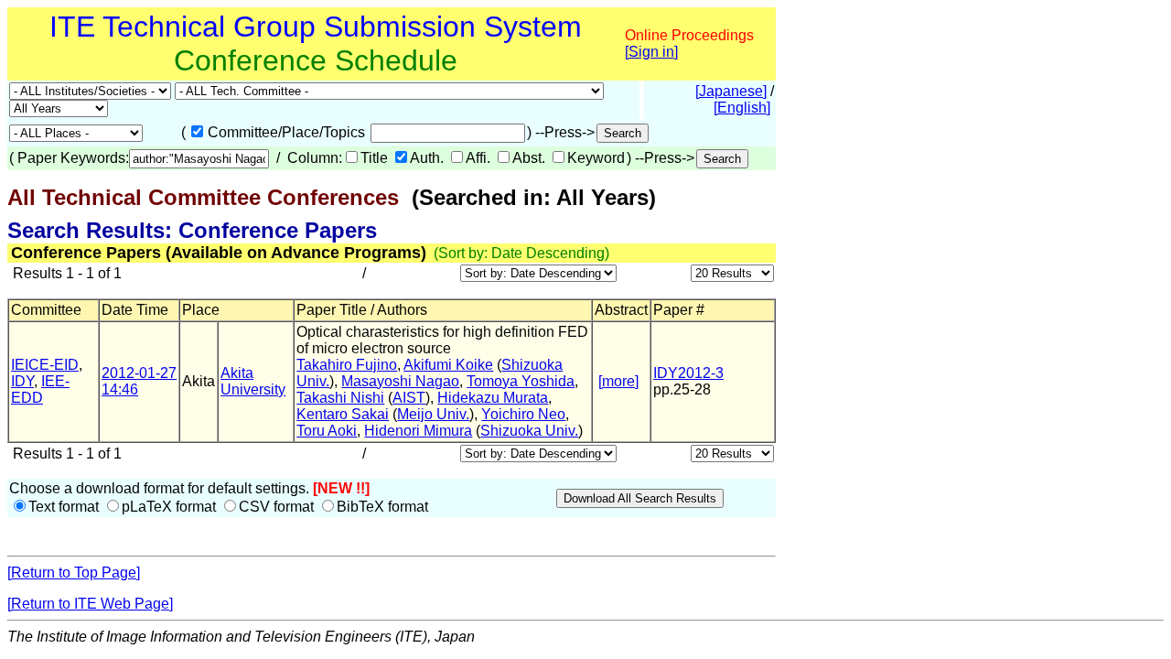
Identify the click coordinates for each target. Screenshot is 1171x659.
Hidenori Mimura (418, 430)
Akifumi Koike (448, 365)
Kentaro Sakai (342, 414)
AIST (408, 397)
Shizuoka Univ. (529, 430)
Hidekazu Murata (492, 397)
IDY (22, 381)
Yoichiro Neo (523, 414)
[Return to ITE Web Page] (90, 603)
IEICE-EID (45, 365)
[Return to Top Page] (73, 572)
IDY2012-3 (688, 373)
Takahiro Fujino (346, 365)
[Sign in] (651, 51)
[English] (742, 107)
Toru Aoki (326, 430)
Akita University (252, 381)
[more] (618, 381)
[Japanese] (731, 91)
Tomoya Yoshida (521, 381)
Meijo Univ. (433, 414)
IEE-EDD (40, 389)
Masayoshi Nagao (400, 381)
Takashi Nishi (340, 397)
